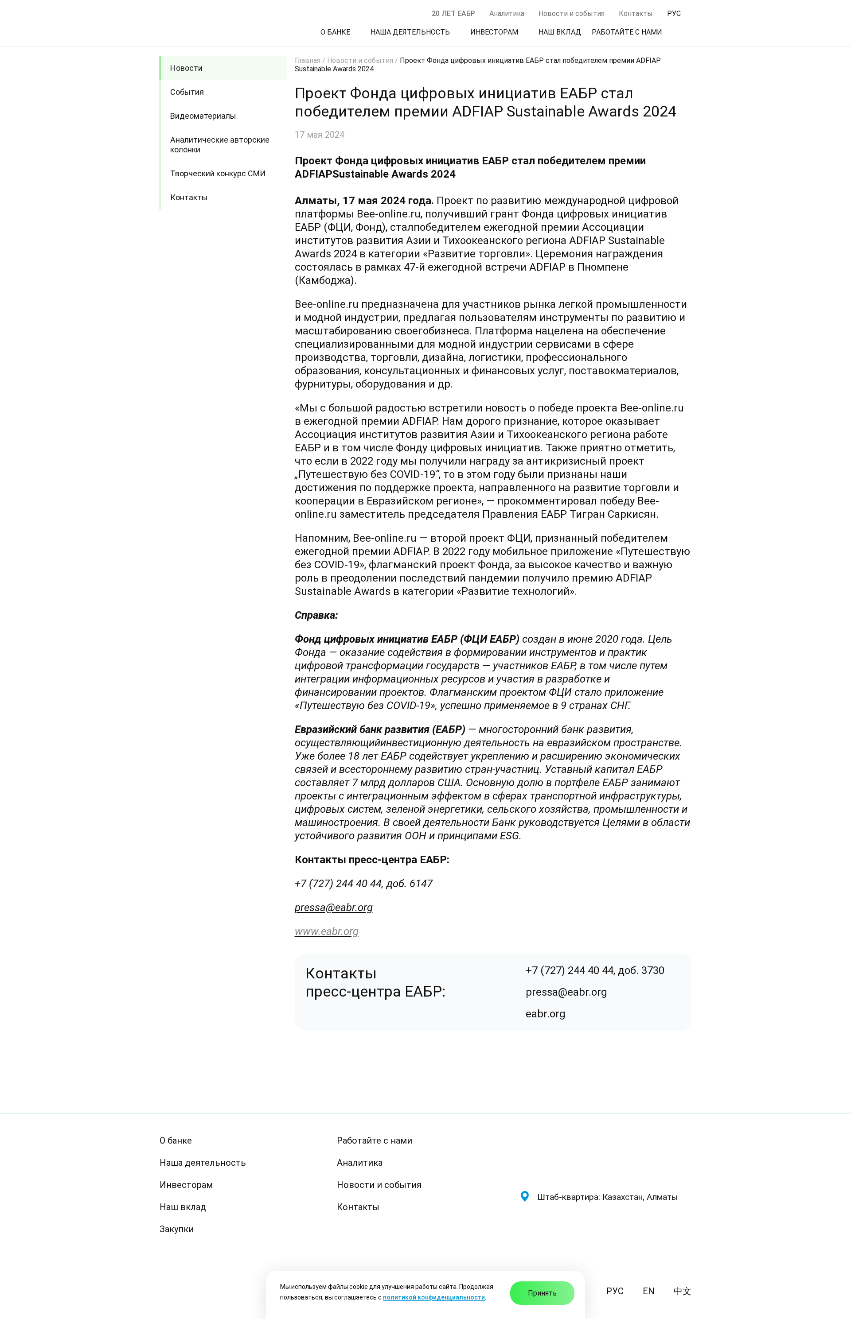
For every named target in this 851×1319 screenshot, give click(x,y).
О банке (176, 1140)
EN (649, 1291)
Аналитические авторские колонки (219, 144)
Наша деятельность (203, 1162)
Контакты (636, 13)
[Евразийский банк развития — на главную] (605, 1155)
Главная (307, 60)
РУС (615, 1291)
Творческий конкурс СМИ (217, 173)
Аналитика (506, 13)
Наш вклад (183, 1207)
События (187, 92)
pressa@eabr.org (334, 907)
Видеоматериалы (203, 115)
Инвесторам (186, 1184)
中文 (682, 1291)
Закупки (177, 1229)
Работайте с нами (374, 1140)
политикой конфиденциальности (434, 1297)
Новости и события (572, 13)
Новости (186, 68)
